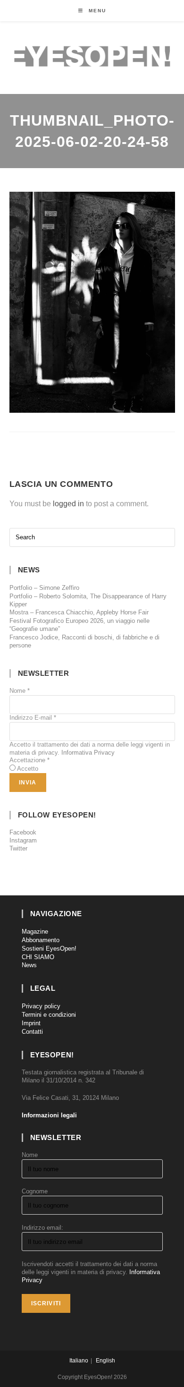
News (29, 965)
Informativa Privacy (88, 752)
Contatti (32, 1031)
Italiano (78, 1360)
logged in (68, 504)
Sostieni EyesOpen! (49, 948)
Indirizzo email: (42, 1227)
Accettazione (29, 760)
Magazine (35, 931)
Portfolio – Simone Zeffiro (44, 587)
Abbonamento (40, 940)
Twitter (18, 848)
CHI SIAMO (38, 957)
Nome (19, 690)
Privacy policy (41, 1006)
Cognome (35, 1191)
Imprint (31, 1023)
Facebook (22, 832)
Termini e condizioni (49, 1014)
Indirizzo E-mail (32, 717)
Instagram (23, 840)
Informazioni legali (49, 1115)
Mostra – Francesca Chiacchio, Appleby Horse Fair (79, 612)
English (105, 1360)
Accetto (27, 768)
